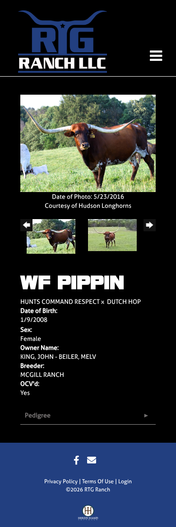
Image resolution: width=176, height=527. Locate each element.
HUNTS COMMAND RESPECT (60, 301)
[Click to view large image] (88, 142)
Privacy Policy (61, 481)
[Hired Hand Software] (88, 515)
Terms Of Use (98, 481)
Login (125, 481)
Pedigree (38, 415)
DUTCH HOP (124, 301)
